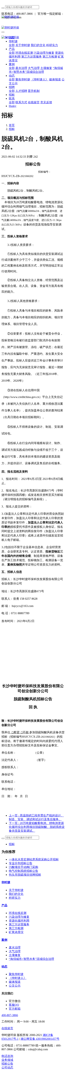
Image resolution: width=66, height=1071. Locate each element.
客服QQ (14, 1004)
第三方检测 (16, 928)
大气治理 (15, 951)
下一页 (37, 827)
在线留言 (7, 1028)
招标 (12, 129)
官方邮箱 (15, 1008)
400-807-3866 (9, 1015)
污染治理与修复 (19, 916)
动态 (4, 966)
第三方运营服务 (19, 924)
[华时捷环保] (33, 17)
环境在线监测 (17, 912)
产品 (4, 905)
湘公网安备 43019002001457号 (40, 1038)
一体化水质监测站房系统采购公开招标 (34, 859)
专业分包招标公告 (20, 863)
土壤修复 (15, 955)
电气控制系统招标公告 (23, 870)
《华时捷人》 (17, 977)
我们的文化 (16, 893)
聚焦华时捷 (16, 974)
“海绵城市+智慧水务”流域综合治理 (31, 958)
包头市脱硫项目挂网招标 (25, 874)
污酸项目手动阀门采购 (23, 867)
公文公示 (15, 985)
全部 (12, 45)
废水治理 (15, 947)
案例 (4, 939)
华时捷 (5, 882)
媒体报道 (15, 981)
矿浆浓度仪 (16, 932)
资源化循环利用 (19, 920)
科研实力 (15, 897)
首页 (12, 125)
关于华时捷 (16, 890)
